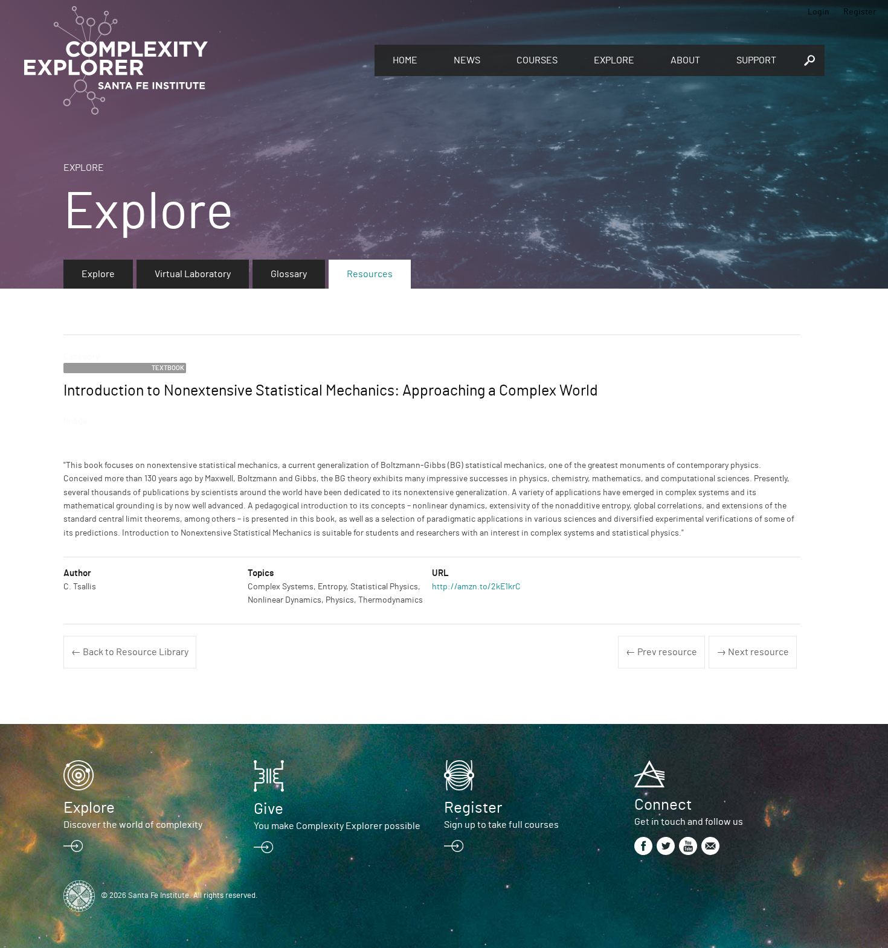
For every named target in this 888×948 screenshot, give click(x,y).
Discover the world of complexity (132, 825)
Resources (370, 274)
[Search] (809, 60)
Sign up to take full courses (501, 825)
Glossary (289, 274)
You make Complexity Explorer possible (337, 826)
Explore (614, 60)
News (467, 60)
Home (405, 60)
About (685, 60)
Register (859, 12)
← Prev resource (661, 652)
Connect (663, 805)
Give (268, 809)
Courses (537, 60)
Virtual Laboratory (193, 274)
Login (818, 12)
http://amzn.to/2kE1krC (476, 587)
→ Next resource (752, 652)
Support (756, 60)
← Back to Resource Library (129, 652)
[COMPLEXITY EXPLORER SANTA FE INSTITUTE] (193, 60)
